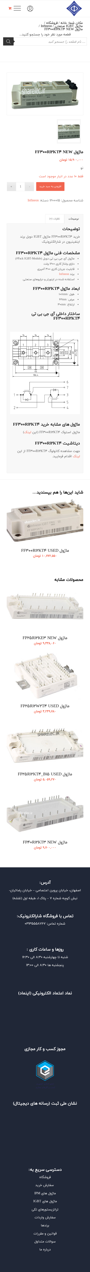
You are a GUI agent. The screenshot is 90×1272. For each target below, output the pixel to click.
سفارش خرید (45, 1185)
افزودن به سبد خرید (50, 186)
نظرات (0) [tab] (54, 219)
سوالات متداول (45, 1241)
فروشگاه (45, 1177)
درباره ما (45, 1249)
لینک (27, 432)
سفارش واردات (45, 1217)
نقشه (17, 898)
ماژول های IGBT (45, 1201)
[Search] (8, 41)
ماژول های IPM (45, 1193)
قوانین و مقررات (45, 1233)
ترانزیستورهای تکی (45, 1209)
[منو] (19, 8)
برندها (45, 1225)
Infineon (33, 200)
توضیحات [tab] (73, 218)
